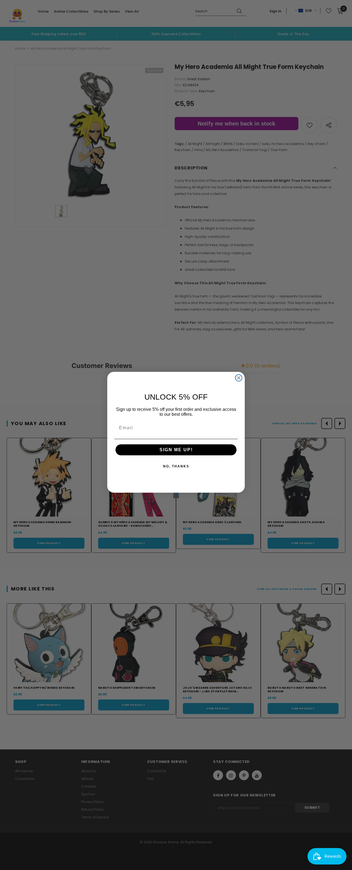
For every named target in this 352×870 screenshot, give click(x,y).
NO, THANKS (176, 466)
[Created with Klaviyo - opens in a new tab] (176, 495)
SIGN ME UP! (176, 449)
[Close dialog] (238, 378)
